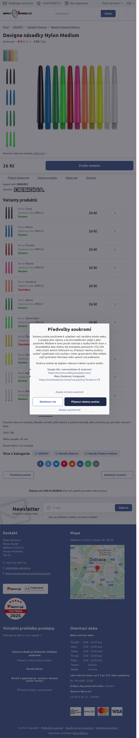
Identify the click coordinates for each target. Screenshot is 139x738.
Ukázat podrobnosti (70, 409)
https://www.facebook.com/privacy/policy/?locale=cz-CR (69, 379)
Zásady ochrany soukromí (70, 392)
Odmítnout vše (48, 401)
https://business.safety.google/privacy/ (69, 372)
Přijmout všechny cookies (85, 401)
